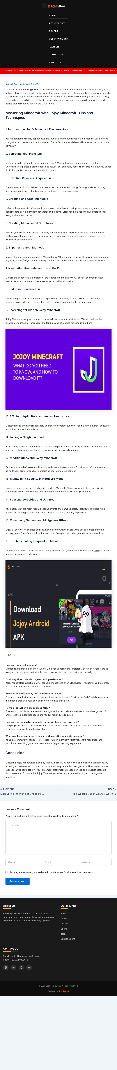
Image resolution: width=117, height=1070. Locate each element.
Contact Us (56, 54)
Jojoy (97, 550)
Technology (57, 23)
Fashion (54, 47)
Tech (63, 934)
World (64, 918)
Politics (64, 923)
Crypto (53, 31)
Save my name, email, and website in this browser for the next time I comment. (51, 872)
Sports (64, 929)
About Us (55, 62)
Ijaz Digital (64, 991)
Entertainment (58, 39)
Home (52, 15)
